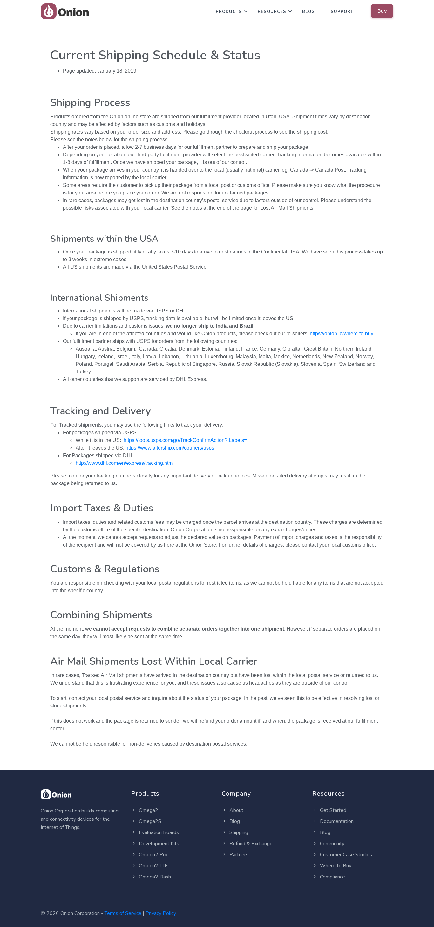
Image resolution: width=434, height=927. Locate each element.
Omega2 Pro (152, 854)
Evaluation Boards (158, 832)
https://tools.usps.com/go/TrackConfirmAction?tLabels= (185, 440)
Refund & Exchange (250, 843)
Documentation (336, 821)
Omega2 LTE (153, 865)
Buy (382, 11)
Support (342, 12)
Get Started (332, 810)
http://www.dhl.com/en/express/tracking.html (125, 463)
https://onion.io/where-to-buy (341, 333)
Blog (308, 12)
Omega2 (148, 810)
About (235, 810)
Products (229, 12)
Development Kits (158, 843)
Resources (272, 12)
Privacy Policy (161, 913)
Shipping (238, 832)
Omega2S (149, 821)
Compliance (332, 876)
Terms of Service (123, 913)
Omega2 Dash (154, 876)
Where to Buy (335, 865)
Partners (238, 854)
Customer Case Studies (345, 854)
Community (331, 843)
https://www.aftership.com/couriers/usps (169, 447)
